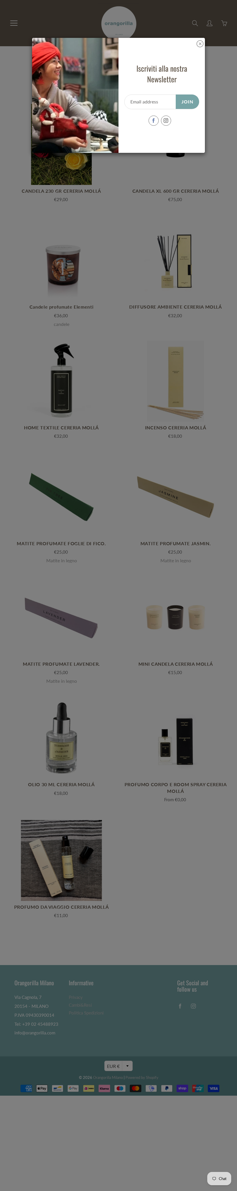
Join (187, 101)
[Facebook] (154, 121)
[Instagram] (166, 121)
